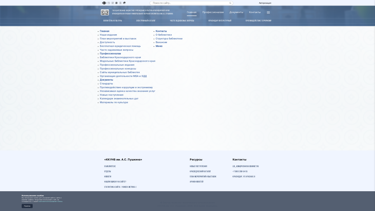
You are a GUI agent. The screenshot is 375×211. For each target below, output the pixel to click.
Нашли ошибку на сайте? (115, 182)
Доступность (107, 42)
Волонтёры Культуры (112, 21)
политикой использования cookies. (50, 201)
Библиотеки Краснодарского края (120, 58)
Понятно (27, 206)
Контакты (255, 12)
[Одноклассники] (120, 2)
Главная (192, 12)
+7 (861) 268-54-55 (240, 171)
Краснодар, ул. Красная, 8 (244, 177)
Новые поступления (111, 95)
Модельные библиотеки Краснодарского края (127, 61)
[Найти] (230, 3)
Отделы (107, 171)
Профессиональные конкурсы (118, 69)
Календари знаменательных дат (119, 99)
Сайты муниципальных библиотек (120, 73)
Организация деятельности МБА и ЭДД (123, 76)
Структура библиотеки (169, 39)
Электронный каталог (146, 21)
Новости (107, 177)
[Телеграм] (112, 2)
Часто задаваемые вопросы (182, 21)
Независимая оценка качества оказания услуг (127, 91)
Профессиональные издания (117, 65)
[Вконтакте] (108, 2)
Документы (236, 12)
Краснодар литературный (220, 21)
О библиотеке (164, 35)
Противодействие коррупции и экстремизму (126, 88)
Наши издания (108, 35)
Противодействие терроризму (259, 21)
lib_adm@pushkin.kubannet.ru (246, 166)
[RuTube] (124, 2)
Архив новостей (196, 182)
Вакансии (161, 42)
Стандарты (106, 84)
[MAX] (116, 2)
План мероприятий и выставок (118, 39)
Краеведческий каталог (200, 171)
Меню (159, 46)
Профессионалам (213, 12)
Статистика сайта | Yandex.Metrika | (120, 187)
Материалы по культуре (114, 103)
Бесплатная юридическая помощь (120, 46)
